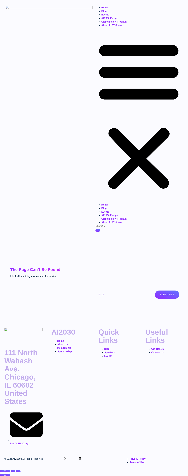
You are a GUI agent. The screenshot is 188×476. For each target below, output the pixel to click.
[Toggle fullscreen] (7, 471)
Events (105, 14)
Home (104, 7)
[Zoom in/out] (2, 471)
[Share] (13, 471)
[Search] (97, 230)
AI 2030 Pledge (109, 18)
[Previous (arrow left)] (2, 475)
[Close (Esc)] (18, 471)
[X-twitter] (65, 458)
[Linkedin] (80, 458)
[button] (138, 115)
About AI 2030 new (111, 25)
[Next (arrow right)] (7, 475)
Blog (104, 11)
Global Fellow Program (114, 21)
